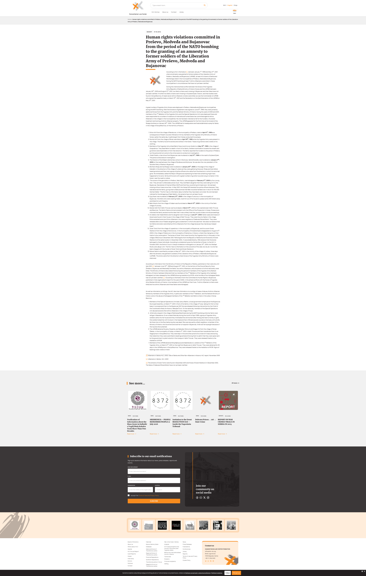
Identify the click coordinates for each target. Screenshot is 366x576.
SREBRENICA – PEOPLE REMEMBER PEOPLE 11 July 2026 (137, 421)
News (129, 415)
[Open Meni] (235, 12)
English (230, 5)
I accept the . (145, 495)
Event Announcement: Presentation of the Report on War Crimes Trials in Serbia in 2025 (228, 422)
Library (181, 12)
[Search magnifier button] (204, 5)
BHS (224, 5)
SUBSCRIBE (154, 501)
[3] (164, 278)
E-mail (130, 476)
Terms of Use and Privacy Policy (149, 495)
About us (165, 12)
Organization (131, 485)
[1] (187, 72)
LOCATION (157, 485)
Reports (198, 415)
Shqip (235, 5)
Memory (149, 32)
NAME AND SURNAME (133, 467)
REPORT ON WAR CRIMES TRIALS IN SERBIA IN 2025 (203, 421)
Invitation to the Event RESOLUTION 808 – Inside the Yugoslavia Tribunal (159, 422)
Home (129, 19)
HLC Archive (155, 12)
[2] (153, 266)
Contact (174, 12)
